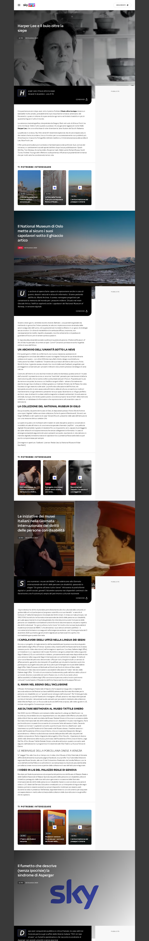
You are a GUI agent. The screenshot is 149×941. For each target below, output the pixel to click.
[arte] (30, 5)
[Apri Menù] (20, 5)
